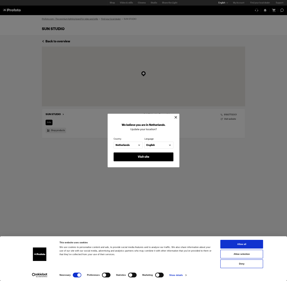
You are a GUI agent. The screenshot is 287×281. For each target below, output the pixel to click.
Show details (176, 275)
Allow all (241, 244)
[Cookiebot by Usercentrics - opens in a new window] (40, 275)
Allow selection (242, 254)
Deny (241, 263)
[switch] (106, 275)
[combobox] (128, 145)
